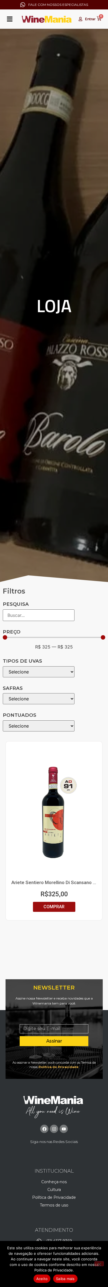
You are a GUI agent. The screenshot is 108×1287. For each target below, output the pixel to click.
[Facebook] (44, 1129)
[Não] (99, 1263)
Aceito (42, 1278)
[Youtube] (64, 1129)
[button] (9, 19)
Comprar (54, 906)
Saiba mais (65, 1278)
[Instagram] (54, 1129)
